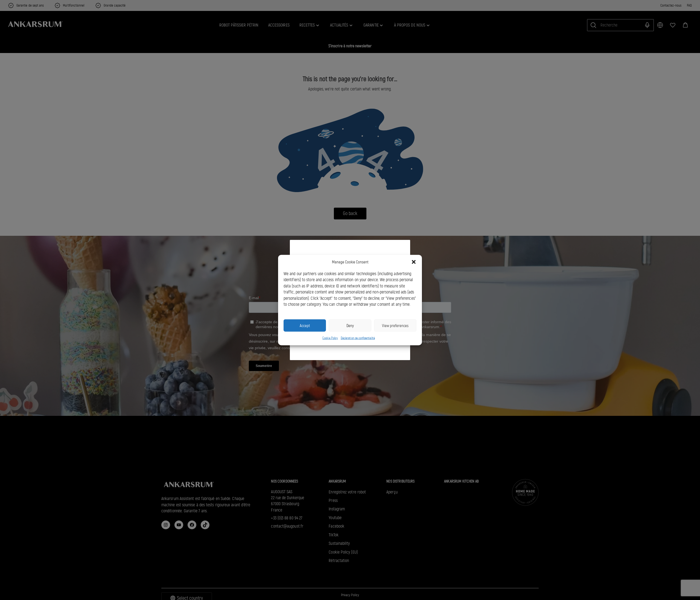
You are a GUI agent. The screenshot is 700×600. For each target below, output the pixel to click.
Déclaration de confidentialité (358, 338)
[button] (413, 262)
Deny (350, 325)
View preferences (395, 325)
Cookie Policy (330, 338)
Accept (305, 325)
